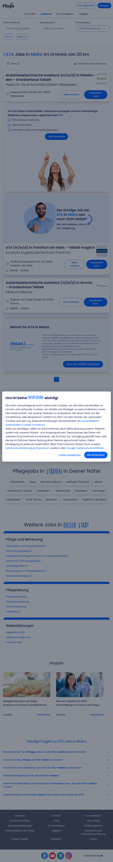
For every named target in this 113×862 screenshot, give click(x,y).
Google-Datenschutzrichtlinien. (85, 448)
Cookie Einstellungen (70, 455)
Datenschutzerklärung (19, 448)
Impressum (43, 448)
